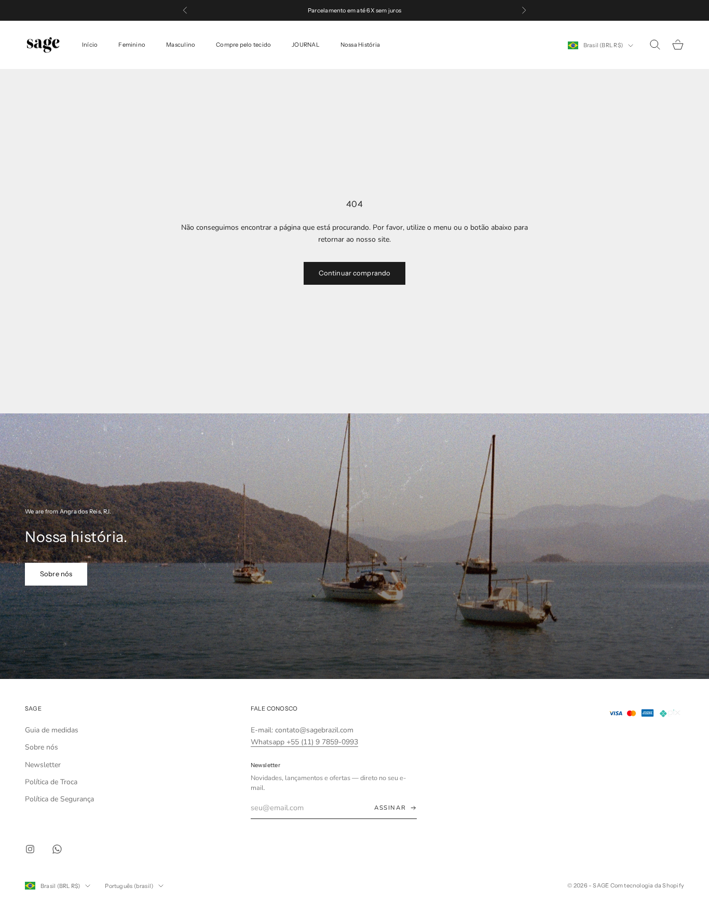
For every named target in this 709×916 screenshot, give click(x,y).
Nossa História (360, 44)
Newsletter (43, 765)
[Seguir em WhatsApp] (57, 849)
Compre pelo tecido (243, 44)
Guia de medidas (51, 730)
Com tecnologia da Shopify (647, 885)
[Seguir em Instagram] (30, 849)
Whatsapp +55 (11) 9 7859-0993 (304, 742)
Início (90, 44)
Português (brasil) (129, 886)
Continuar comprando (354, 273)
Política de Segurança (59, 799)
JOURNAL (306, 44)
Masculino (180, 44)
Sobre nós (56, 574)
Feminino (131, 44)
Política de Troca (51, 782)
